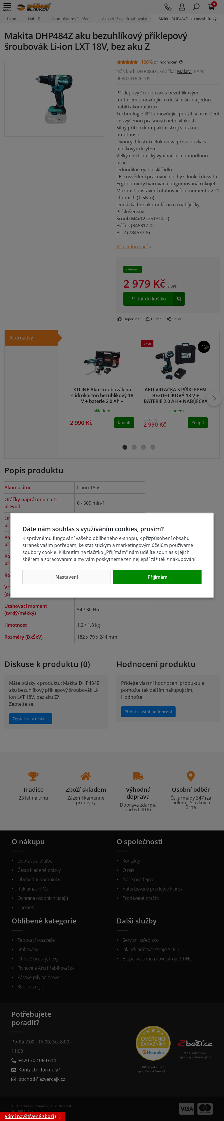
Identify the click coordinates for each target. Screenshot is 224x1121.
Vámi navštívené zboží (29, 1116)
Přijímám (157, 577)
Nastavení (66, 577)
